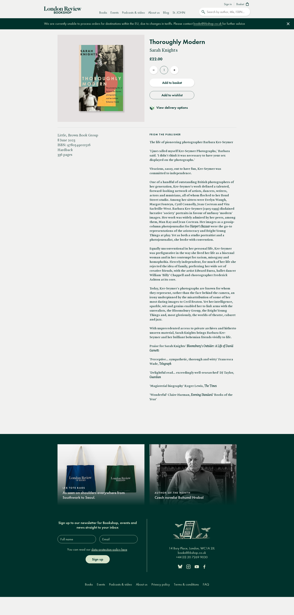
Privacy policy (160, 584)
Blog (166, 12)
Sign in (228, 4)
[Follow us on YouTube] (197, 566)
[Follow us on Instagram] (188, 566)
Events (114, 12)
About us (154, 12)
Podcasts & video (133, 12)
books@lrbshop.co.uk (207, 24)
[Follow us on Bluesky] (180, 566)
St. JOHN (179, 12)
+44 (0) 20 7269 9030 (192, 557)
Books (103, 12)
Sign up (97, 559)
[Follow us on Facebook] (204, 566)
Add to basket (172, 83)
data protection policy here (109, 549)
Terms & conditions (186, 584)
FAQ (206, 584)
